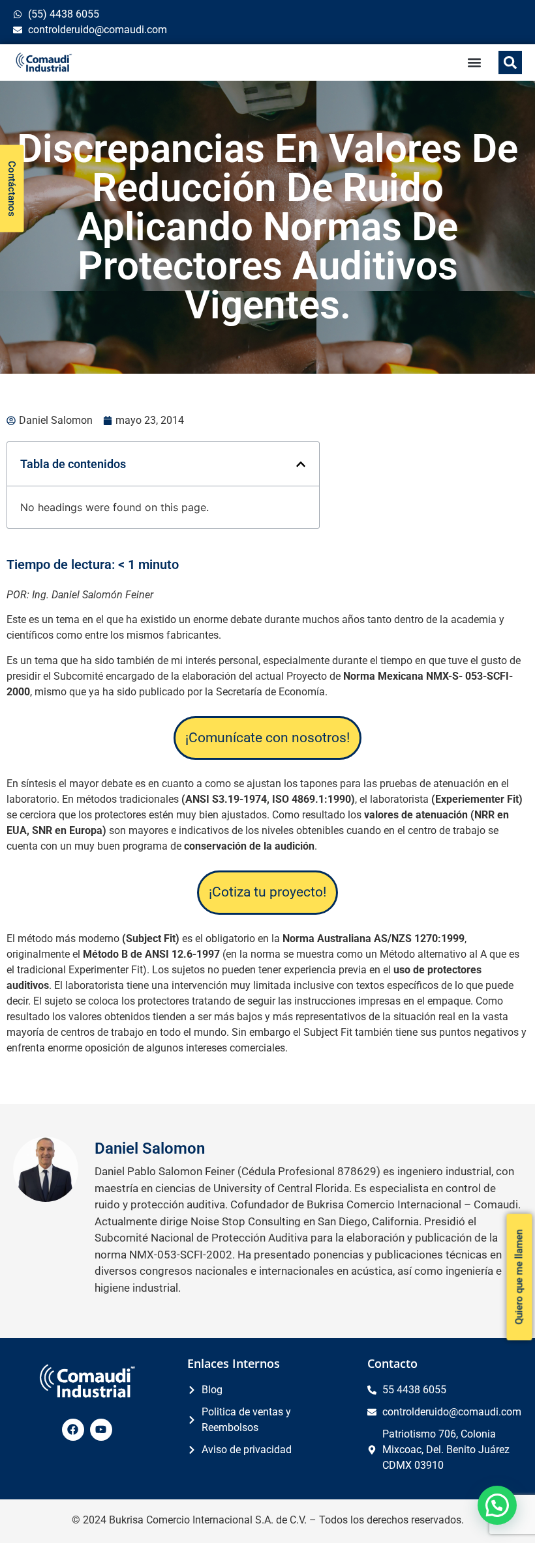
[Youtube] (101, 1430)
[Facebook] (73, 1430)
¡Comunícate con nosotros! (267, 737)
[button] (474, 63)
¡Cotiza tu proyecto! (267, 892)
